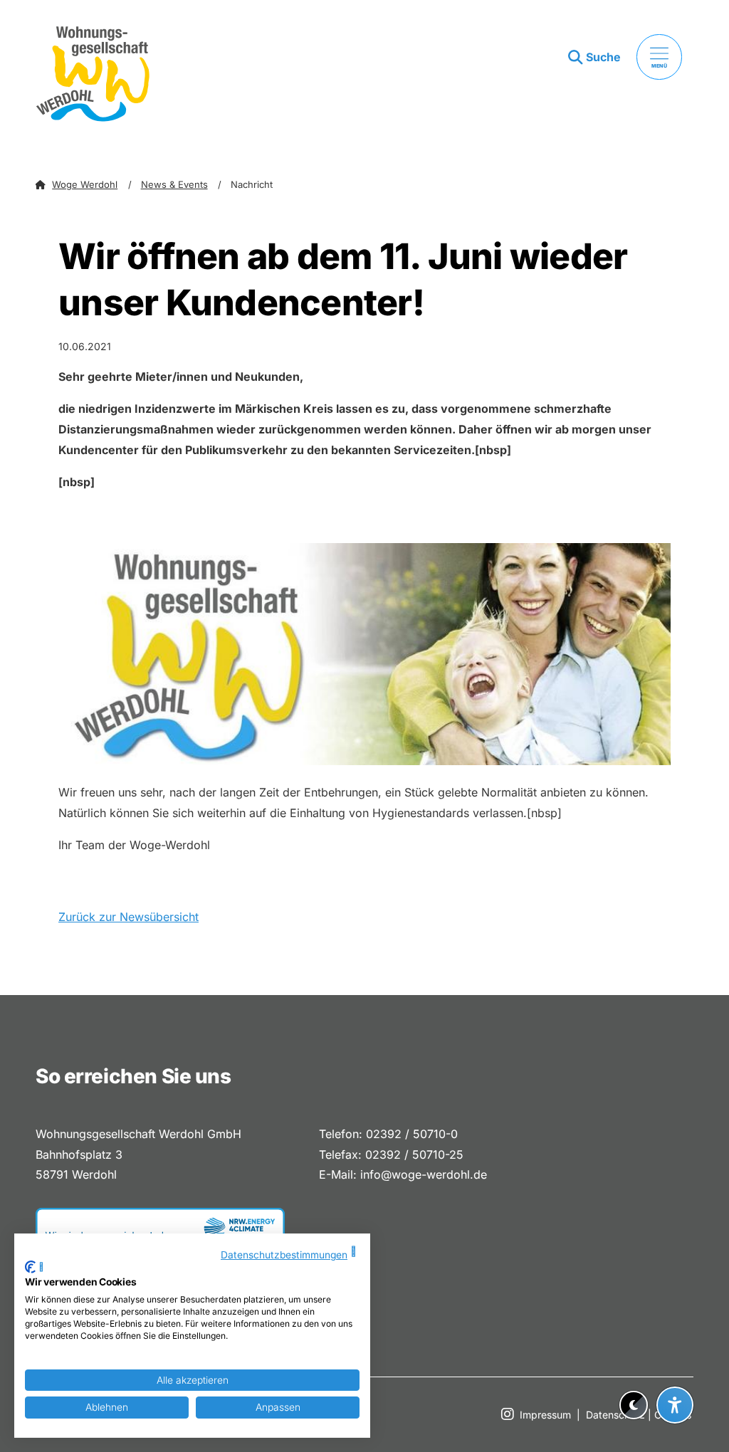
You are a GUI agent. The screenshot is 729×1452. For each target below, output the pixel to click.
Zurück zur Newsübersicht (128, 917)
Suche (603, 57)
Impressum (545, 1415)
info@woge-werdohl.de (423, 1174)
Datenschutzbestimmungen (284, 1255)
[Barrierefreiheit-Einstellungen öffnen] (674, 1405)
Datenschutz (615, 1415)
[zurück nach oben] (674, 1370)
